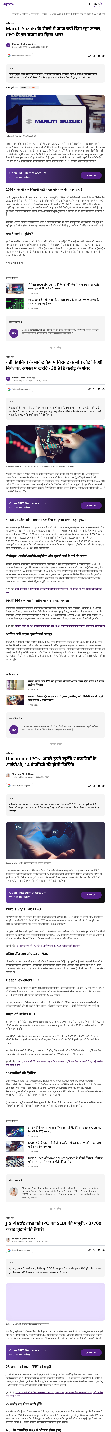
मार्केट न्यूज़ (35, 14)
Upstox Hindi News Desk (24, 44)
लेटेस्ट (44, 14)
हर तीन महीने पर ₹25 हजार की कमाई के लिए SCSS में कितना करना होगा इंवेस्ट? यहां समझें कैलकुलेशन (60, 626)
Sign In (97, 4)
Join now (91, 175)
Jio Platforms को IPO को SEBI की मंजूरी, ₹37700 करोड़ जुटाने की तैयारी (48, 946)
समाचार (25, 14)
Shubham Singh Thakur (23, 774)
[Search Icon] (90, 4)
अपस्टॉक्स (15, 14)
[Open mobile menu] (105, 4)
